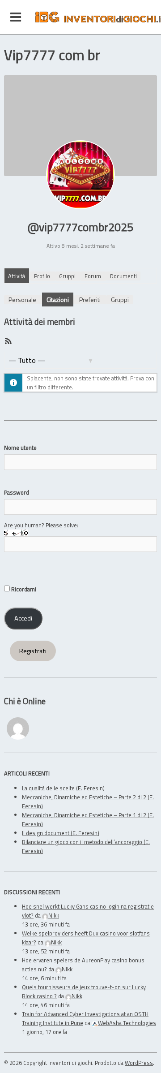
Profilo (42, 275)
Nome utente (20, 447)
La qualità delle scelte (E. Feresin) (63, 788)
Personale (22, 299)
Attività (16, 275)
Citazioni (58, 299)
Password (16, 492)
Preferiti (90, 299)
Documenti (123, 275)
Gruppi (67, 275)
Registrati (33, 651)
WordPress (139, 1062)
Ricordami (23, 589)
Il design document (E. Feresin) (60, 832)
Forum (93, 275)
